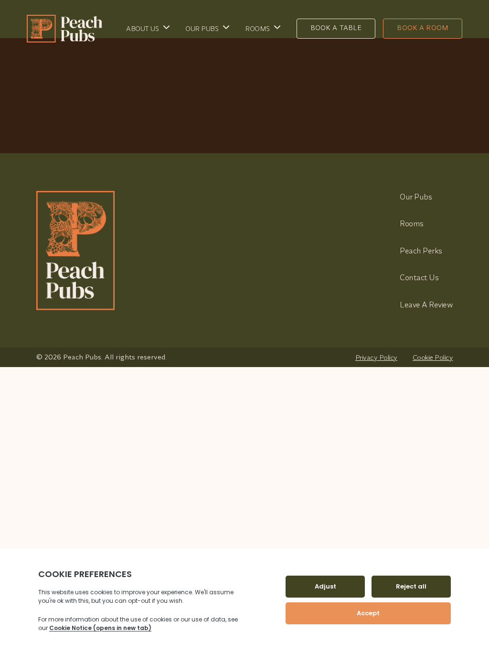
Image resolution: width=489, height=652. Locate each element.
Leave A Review (426, 304)
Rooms (257, 28)
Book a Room (422, 27)
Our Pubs (201, 28)
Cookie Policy (433, 357)
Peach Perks (421, 250)
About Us (142, 28)
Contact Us (419, 277)
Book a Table (336, 27)
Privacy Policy (376, 357)
